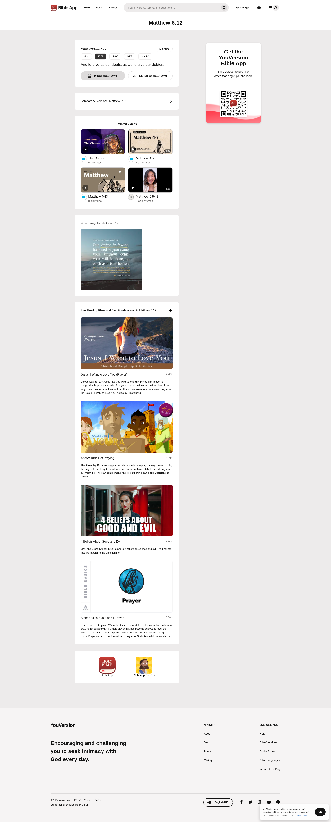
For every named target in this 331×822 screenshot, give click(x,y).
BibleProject (95, 162)
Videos (113, 7)
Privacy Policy (82, 799)
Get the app (242, 7)
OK (320, 811)
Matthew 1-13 (102, 196)
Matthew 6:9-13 (151, 196)
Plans (99, 7)
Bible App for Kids (144, 675)
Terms (97, 799)
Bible (87, 7)
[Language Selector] (259, 7)
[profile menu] (273, 7)
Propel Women (144, 200)
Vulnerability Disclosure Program (70, 804)
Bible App (107, 675)
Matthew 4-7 (149, 158)
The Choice (100, 158)
